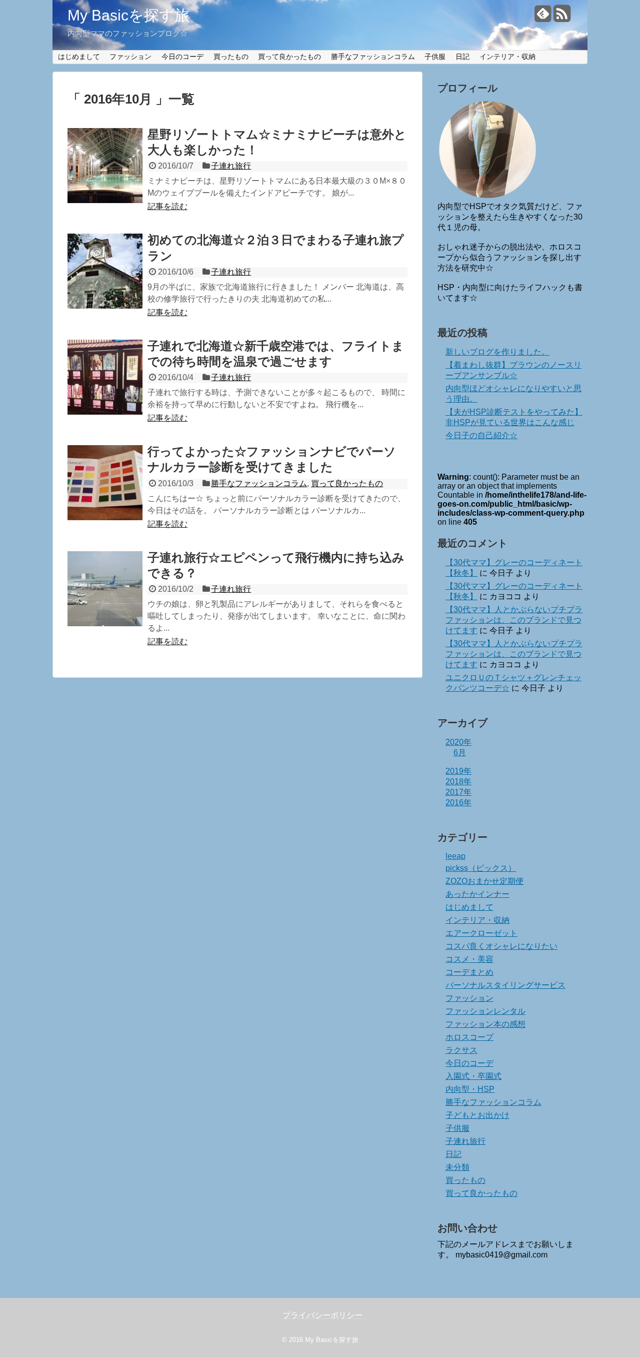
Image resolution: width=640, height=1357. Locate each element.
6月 (460, 752)
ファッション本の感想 (486, 1024)
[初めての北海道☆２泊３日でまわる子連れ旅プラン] (105, 271)
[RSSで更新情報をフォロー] (562, 17)
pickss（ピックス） (481, 868)
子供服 (435, 57)
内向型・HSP (470, 1089)
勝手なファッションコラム (373, 57)
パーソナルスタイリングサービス (506, 985)
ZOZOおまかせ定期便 (485, 881)
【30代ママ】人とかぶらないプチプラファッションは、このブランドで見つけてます (514, 620)
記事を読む (168, 206)
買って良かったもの (289, 57)
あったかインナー (478, 894)
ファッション (131, 57)
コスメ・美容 (470, 959)
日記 (463, 57)
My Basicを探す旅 (129, 15)
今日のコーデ (183, 57)
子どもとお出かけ (478, 1115)
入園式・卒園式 (474, 1076)
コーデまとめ (470, 972)
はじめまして (79, 57)
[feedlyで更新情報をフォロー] (542, 17)
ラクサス (462, 1050)
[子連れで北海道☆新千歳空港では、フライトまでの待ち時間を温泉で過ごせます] (105, 377)
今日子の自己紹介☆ (482, 435)
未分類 (458, 1167)
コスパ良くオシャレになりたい (502, 946)
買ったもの (231, 57)
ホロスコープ (470, 1037)
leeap (456, 856)
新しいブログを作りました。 (498, 352)
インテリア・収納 (508, 57)
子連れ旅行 (231, 166)
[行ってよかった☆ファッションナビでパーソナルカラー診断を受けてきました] (105, 482)
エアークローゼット (482, 933)
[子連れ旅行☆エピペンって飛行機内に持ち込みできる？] (105, 588)
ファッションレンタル (486, 1011)
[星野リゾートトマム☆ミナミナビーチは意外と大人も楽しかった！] (105, 165)
